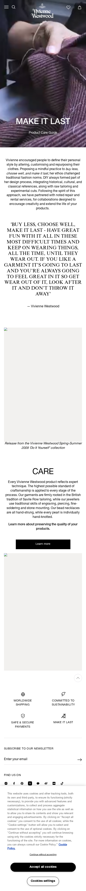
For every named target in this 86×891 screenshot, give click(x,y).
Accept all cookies (43, 867)
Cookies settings (43, 881)
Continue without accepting (43, 855)
